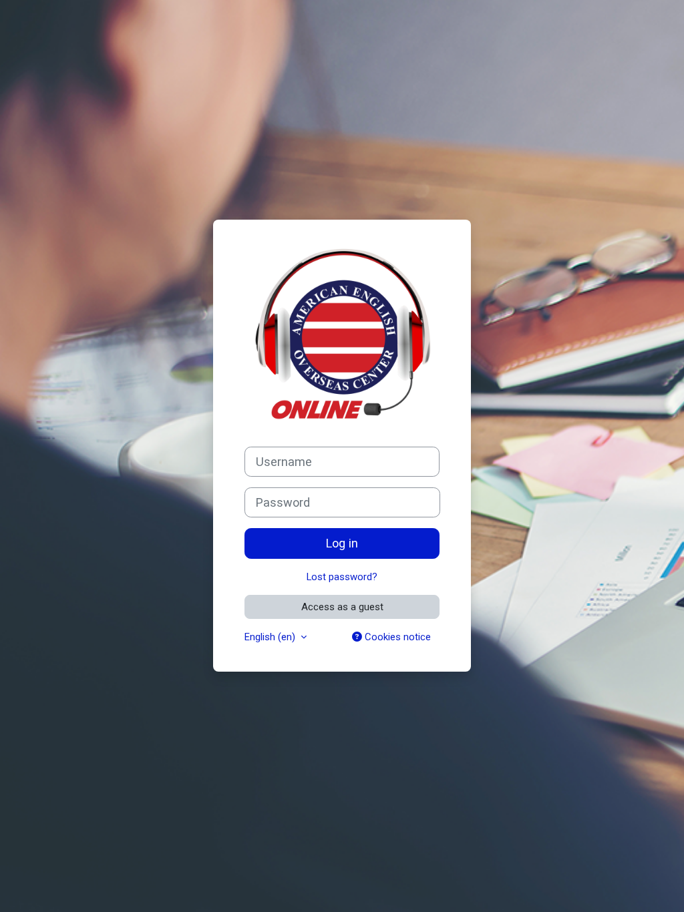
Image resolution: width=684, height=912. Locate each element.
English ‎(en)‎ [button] (271, 637)
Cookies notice (396, 637)
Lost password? (342, 577)
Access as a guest (342, 607)
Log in (342, 543)
